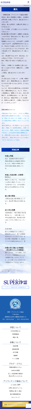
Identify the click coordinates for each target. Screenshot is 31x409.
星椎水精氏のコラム (15, 367)
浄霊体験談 (15, 334)
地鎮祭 (15, 355)
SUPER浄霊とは (15, 331)
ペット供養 (15, 358)
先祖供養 (15, 346)
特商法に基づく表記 (15, 391)
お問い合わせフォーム (15, 388)
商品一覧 (15, 337)
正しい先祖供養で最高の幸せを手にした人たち (15, 375)
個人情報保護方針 (15, 394)
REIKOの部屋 (15, 370)
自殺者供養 (15, 349)
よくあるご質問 (15, 384)
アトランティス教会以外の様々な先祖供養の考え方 (15, 287)
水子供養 (15, 352)
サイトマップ (15, 397)
